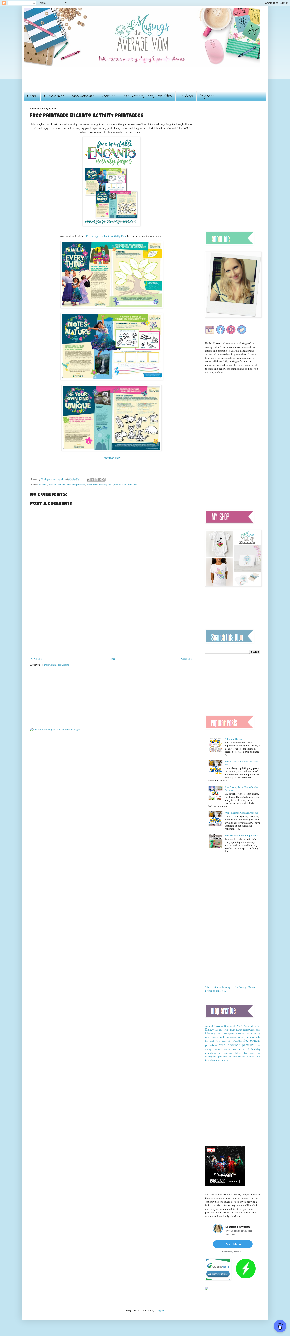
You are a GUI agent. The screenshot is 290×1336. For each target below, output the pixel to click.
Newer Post (36, 658)
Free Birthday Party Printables (147, 96)
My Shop (207, 96)
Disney (209, 1029)
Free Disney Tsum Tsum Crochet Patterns (242, 788)
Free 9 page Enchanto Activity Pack (105, 236)
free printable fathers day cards (236, 1052)
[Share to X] (96, 480)
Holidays (186, 96)
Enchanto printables (76, 484)
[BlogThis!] (92, 480)
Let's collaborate (232, 1244)
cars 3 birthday (253, 1033)
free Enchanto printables (125, 484)
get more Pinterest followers (241, 1056)
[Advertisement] (101, 81)
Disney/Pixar (54, 96)
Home (32, 96)
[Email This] (89, 480)
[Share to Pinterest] (104, 480)
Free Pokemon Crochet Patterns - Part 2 (242, 763)
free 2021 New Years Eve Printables (223, 1040)
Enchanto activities (57, 484)
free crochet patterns (237, 1045)
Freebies (108, 96)
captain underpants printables (231, 1033)
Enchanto (42, 484)
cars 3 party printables (217, 1037)
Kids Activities (83, 96)
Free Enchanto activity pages (99, 484)
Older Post (186, 658)
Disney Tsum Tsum (225, 1029)
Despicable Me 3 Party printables (242, 1026)
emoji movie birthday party (245, 1037)
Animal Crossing (214, 1026)
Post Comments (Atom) (56, 664)
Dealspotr (238, 1251)
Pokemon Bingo (233, 739)
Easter (239, 1029)
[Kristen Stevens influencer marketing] (218, 1232)
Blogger (159, 1310)
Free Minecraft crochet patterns (241, 835)
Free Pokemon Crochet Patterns (241, 812)
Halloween (249, 1029)
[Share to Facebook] (100, 480)
